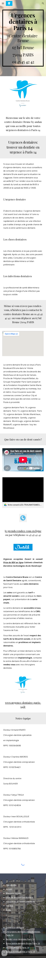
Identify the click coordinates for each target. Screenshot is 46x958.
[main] (23, 38)
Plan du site (11, 885)
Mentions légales (14, 893)
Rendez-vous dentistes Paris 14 (20, 939)
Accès (8, 909)
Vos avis (9, 905)
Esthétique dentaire (15, 927)
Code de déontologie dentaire (19, 897)
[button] (3, 3)
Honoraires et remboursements (20, 901)
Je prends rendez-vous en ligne (23, 531)
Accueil (9, 889)
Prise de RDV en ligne (13, 562)
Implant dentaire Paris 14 (17, 947)
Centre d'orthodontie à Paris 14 (20, 951)
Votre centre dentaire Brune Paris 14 (23, 943)
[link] (23, 492)
